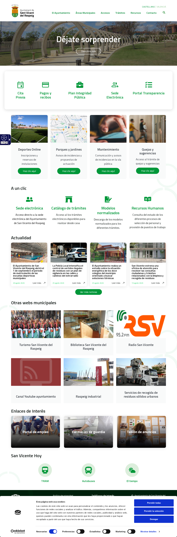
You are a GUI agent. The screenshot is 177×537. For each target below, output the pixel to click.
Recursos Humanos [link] (148, 208)
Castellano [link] (148, 7)
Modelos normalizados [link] (108, 210)
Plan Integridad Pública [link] (79, 95)
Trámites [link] (120, 13)
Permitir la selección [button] (154, 511)
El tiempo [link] (132, 481)
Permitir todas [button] (154, 503)
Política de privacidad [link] (63, 495)
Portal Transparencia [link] (149, 93)
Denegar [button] (154, 519)
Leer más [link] (37, 283)
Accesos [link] (105, 13)
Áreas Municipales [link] (85, 13)
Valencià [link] (161, 7)
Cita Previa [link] (20, 95)
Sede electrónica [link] (29, 208)
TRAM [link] (45, 481)
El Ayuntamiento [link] (61, 13)
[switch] (80, 531)
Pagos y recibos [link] (45, 95)
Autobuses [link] (88, 481)
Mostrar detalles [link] (148, 531)
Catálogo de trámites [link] (68, 208)
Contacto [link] (151, 13)
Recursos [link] (136, 13)
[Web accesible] (3, 137)
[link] (18, 532)
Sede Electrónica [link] (114, 95)
